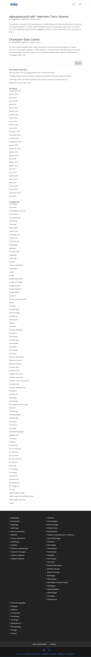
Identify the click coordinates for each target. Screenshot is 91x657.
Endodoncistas (52, 528)
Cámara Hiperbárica (16, 265)
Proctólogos (13, 469)
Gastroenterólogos (54, 538)
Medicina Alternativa (16, 357)
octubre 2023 (14, 115)
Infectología (13, 350)
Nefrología (13, 398)
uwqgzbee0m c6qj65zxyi (20, 19)
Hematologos (52, 548)
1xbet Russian (14, 241)
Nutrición (12, 408)
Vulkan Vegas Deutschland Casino (21, 496)
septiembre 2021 (15, 149)
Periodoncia (13, 445)
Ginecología (13, 337)
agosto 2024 (13, 94)
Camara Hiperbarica (18, 538)
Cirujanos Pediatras (18, 555)
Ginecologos (51, 545)
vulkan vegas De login (17, 493)
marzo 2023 (13, 121)
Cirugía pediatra (14, 286)
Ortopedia (12, 428)
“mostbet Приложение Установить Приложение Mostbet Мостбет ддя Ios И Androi (40, 76)
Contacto (52, 644)
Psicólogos (13, 472)
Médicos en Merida (49, 654)
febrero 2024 (13, 111)
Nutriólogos (51, 586)
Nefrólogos (51, 576)
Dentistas (12, 306)
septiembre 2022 (15, 142)
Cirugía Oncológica (16, 282)
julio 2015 (12, 196)
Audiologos (15, 528)
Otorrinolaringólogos (18, 603)
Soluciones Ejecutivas (33, 654)
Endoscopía (13, 320)
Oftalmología (14, 418)
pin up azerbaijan (15, 449)
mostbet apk (13, 367)
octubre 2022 (14, 138)
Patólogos (13, 438)
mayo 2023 (13, 118)
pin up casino (14, 455)
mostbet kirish (14, 384)
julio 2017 (12, 169)
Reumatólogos (14, 483)
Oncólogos (13, 421)
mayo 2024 (13, 101)
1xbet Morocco (14, 235)
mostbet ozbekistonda (17, 387)
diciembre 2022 (14, 132)
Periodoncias (15, 613)
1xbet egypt (13, 228)
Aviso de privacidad (17, 531)
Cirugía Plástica (14, 292)
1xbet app (12, 224)
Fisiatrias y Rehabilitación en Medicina (60, 535)
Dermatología (14, 309)
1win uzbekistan (15, 218)
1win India (12, 207)
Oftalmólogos (52, 593)
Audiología (13, 258)
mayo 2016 (13, 179)
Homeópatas (51, 552)
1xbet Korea (13, 231)
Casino (11, 272)
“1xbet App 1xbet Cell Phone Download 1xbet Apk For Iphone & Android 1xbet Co (38, 79)
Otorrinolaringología (16, 432)
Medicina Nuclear (15, 364)
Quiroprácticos (16, 623)
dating (11, 303)
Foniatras (12, 326)
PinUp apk (12, 466)
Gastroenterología (15, 330)
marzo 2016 (13, 186)
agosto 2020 (13, 155)
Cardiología (13, 269)
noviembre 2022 (15, 135)
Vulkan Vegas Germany (17, 500)
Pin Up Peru (13, 462)
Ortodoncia (13, 425)
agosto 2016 (13, 176)
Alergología (13, 245)
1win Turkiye (13, 214)
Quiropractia (13, 476)
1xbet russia (13, 238)
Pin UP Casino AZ (15, 459)
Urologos (14, 630)
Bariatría (12, 262)
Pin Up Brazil (13, 452)
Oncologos (51, 596)
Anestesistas (15, 521)
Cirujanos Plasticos (17, 559)
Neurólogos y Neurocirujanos (57, 582)
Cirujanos (12, 296)
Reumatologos (16, 627)
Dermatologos (52, 521)
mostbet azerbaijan (16, 377)
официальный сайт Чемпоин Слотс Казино (38, 16)
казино (11, 503)
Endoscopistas (52, 531)
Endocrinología (14, 313)
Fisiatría (12, 323)
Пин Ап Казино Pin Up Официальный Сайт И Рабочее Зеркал (32, 73)
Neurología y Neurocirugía (18, 404)
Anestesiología (14, 252)
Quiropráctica (14, 479)
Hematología (13, 340)
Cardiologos (15, 542)
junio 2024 (13, 98)
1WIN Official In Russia (17, 211)
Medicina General (15, 360)
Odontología (13, 411)
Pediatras (12, 442)
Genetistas (51, 542)
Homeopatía (13, 343)
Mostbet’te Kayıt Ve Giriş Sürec (20, 83)
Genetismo (13, 333)
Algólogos (12, 248)
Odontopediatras (53, 589)
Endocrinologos (52, 525)
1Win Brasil (13, 204)
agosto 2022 (13, 145)
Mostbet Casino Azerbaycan (19, 381)
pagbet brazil (13, 435)
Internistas (13, 353)
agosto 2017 (13, 165)
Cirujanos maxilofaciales (18, 299)
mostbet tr (13, 391)
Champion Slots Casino (24, 39)
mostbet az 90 (14, 370)
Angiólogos (15, 525)
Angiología (13, 255)
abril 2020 (12, 159)
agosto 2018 (13, 162)
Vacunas (12, 489)
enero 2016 (13, 189)
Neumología (13, 401)
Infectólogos (51, 559)
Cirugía (11, 275)
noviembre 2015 (15, 193)
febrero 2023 (13, 125)
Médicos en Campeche (66, 654)
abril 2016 (12, 182)
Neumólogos (51, 579)
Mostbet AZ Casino (16, 374)
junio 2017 (13, 172)
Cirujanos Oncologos (18, 552)
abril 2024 (12, 104)
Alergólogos (15, 518)
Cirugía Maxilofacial (16, 279)
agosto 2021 (13, 152)
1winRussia (13, 221)
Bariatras (14, 535)
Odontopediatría (15, 415)
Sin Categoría (14, 486)
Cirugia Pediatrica (15, 289)
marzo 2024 (13, 108)
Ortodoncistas (52, 599)
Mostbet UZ (13, 394)
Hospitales (13, 347)
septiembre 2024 (15, 91)
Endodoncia (13, 316)
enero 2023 (13, 128)
